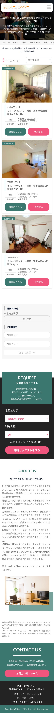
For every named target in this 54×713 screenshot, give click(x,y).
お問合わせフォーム (27, 673)
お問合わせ (35, 702)
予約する (38, 131)
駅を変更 (27, 318)
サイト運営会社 (20, 702)
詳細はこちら (15, 131)
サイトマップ (33, 694)
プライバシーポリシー (27, 698)
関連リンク (19, 694)
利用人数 (10, 426)
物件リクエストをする (27, 450)
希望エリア (11, 410)
